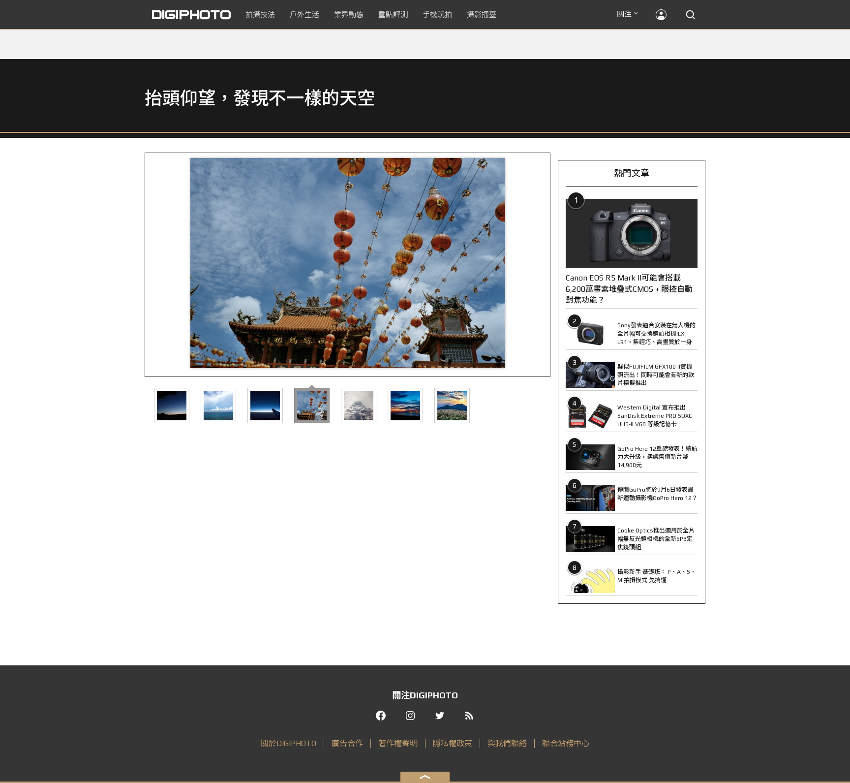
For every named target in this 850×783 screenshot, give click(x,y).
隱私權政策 (452, 743)
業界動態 (349, 14)
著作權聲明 (398, 743)
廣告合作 (347, 743)
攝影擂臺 (481, 14)
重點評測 (393, 14)
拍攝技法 (260, 14)
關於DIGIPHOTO (288, 743)
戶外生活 (304, 14)
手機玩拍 (437, 14)
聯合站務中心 (565, 743)
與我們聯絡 (507, 743)
